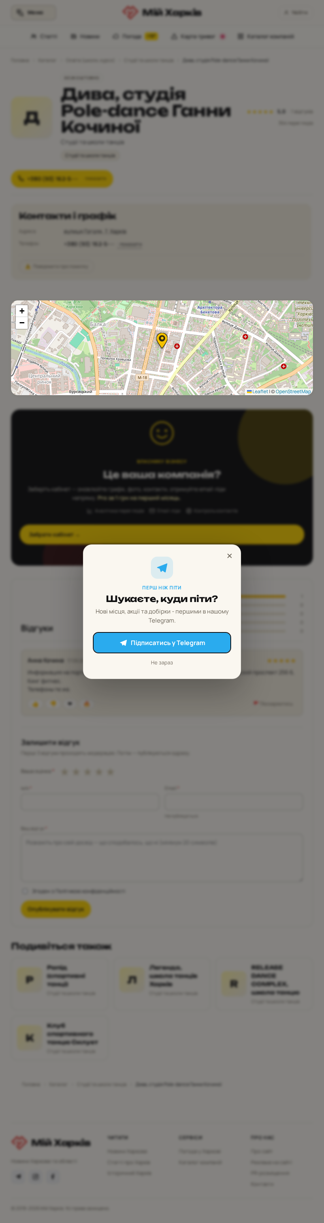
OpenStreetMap (293, 391)
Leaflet (260, 391)
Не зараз (162, 662)
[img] (162, 347)
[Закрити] (229, 556)
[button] (162, 341)
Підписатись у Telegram (168, 642)
